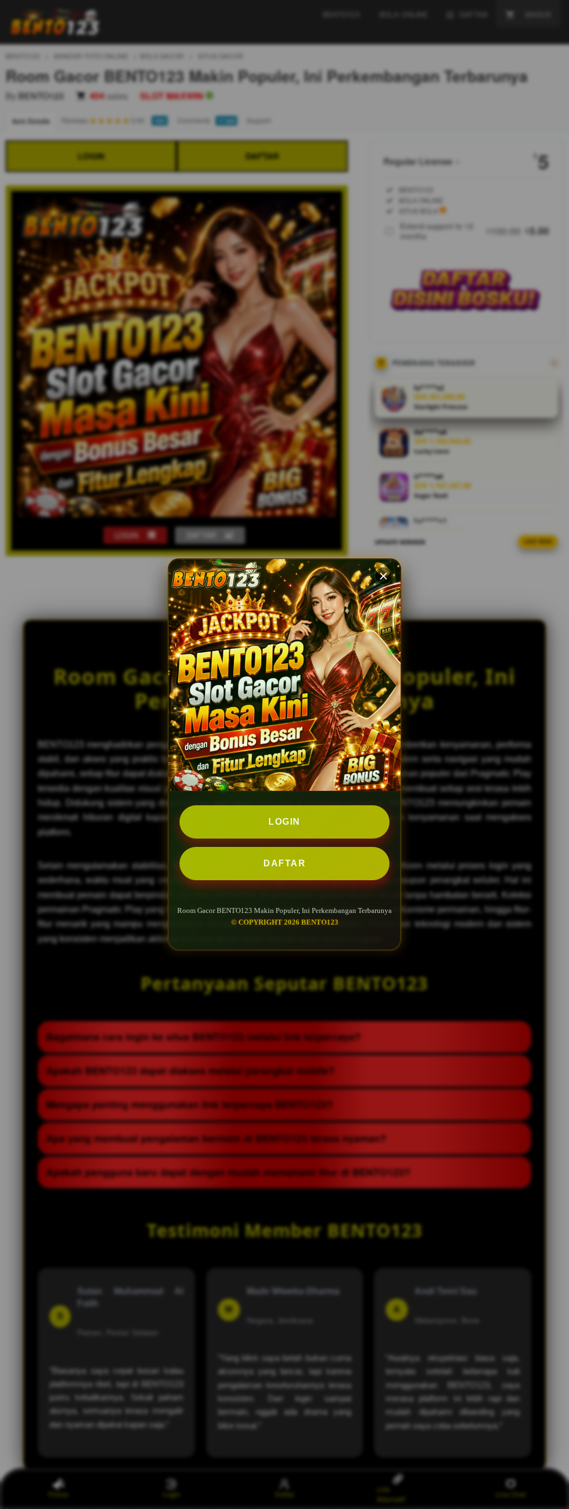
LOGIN (284, 821)
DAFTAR (284, 863)
